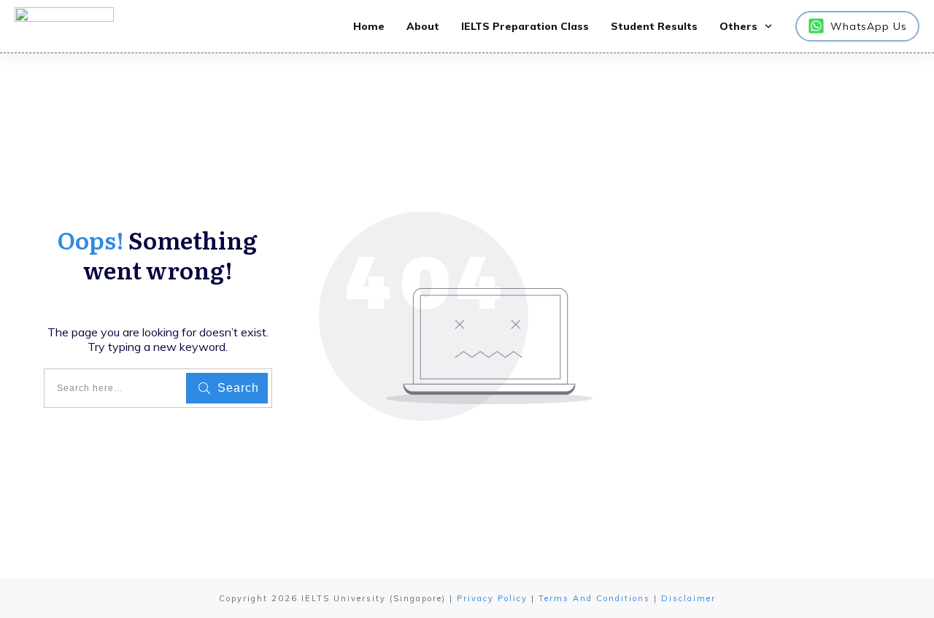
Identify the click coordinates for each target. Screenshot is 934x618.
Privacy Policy (492, 598)
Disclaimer (688, 598)
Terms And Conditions (594, 598)
